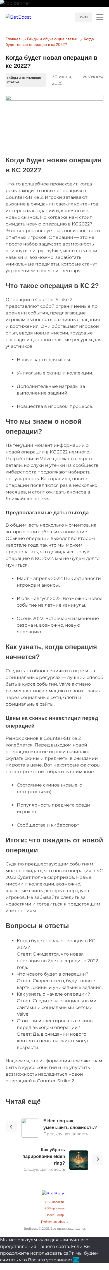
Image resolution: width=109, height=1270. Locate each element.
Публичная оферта (54, 1221)
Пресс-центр (55, 1215)
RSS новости (54, 1202)
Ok (76, 1259)
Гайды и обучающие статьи (52, 39)
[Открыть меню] (99, 17)
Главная (13, 39)
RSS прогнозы (54, 1208)
